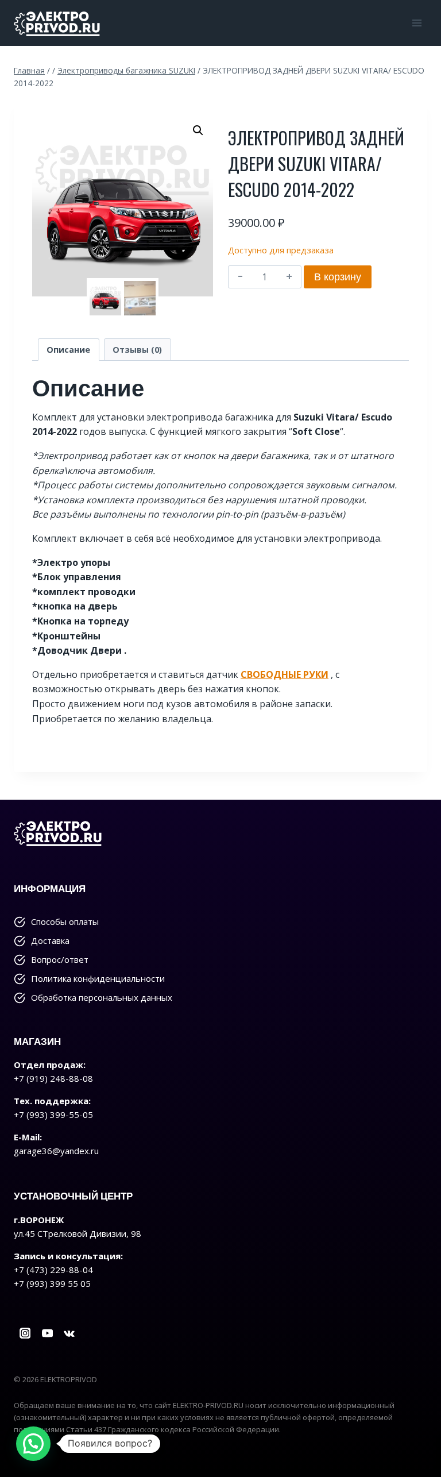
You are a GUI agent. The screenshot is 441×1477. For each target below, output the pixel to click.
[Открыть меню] (416, 23)
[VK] (70, 1333)
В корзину (337, 276)
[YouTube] (47, 1333)
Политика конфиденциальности (98, 978)
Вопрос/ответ (59, 959)
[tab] (68, 349)
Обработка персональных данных (101, 997)
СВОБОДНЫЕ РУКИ (284, 674)
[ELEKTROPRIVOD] (57, 23)
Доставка (50, 940)
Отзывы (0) (137, 349)
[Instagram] (25, 1333)
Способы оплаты (65, 921)
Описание (68, 349)
